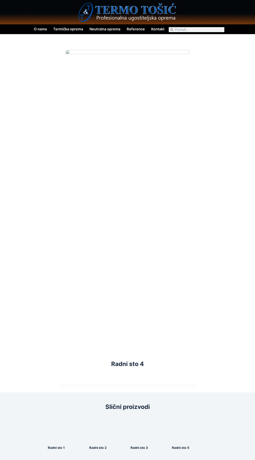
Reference (136, 29)
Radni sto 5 (180, 448)
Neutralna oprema (104, 29)
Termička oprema (68, 29)
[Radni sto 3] (148, 428)
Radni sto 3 (139, 448)
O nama (40, 29)
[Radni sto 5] (189, 428)
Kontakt (158, 29)
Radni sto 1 (56, 448)
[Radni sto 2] (107, 428)
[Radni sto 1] (65, 428)
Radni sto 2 (98, 448)
